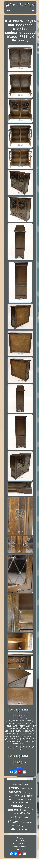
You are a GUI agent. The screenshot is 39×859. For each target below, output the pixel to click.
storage (14, 787)
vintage (17, 806)
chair (9, 796)
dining (15, 829)
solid (13, 826)
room (27, 826)
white (15, 802)
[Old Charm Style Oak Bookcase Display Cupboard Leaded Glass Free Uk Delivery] (20, 58)
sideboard (13, 810)
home (30, 788)
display (20, 825)
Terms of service (20, 847)
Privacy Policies (20, 844)
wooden (21, 799)
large (21, 802)
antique (15, 784)
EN (18, 850)
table (14, 817)
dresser (30, 800)
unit (23, 795)
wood (30, 810)
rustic (25, 792)
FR (22, 850)
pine (26, 802)
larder (26, 784)
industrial (27, 822)
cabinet (24, 817)
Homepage (20, 838)
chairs (25, 813)
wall (20, 784)
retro (25, 829)
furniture (12, 799)
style (16, 795)
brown (23, 810)
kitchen (13, 822)
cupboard (15, 791)
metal (29, 795)
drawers (27, 807)
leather (23, 788)
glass (30, 793)
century (14, 813)
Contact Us (20, 841)
